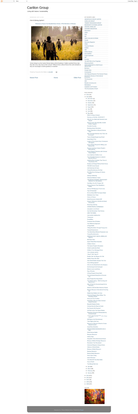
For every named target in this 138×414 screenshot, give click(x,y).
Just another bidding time (93, 215)
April (89, 366)
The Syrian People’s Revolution (95, 245)
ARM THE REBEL (91, 213)
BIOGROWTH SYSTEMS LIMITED (93, 25)
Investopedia (88, 72)
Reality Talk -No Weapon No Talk (95, 256)
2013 (87, 96)
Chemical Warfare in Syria (93, 177)
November (90, 100)
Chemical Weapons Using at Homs (96, 345)
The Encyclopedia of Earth (91, 88)
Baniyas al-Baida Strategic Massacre (96, 340)
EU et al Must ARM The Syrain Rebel (96, 192)
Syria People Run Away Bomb (94, 278)
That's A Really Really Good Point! (95, 137)
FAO (86, 34)
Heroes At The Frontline (93, 298)
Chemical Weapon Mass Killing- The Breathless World (96, 296)
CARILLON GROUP (90, 21)
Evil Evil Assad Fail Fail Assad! (94, 267)
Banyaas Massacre (92, 334)
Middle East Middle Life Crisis (94, 293)
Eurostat (87, 59)
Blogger (82, 410)
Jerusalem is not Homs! (93, 209)
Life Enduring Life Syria (93, 168)
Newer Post (34, 77)
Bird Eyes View (91, 239)
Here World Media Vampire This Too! (96, 260)
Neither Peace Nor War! (93, 258)
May (89, 113)
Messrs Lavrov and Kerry (93, 269)
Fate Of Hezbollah (91, 190)
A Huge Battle (90, 225)
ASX (86, 81)
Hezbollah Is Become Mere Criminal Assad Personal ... (96, 301)
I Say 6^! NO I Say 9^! (92, 254)
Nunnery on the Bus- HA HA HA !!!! (96, 117)
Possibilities (90, 219)
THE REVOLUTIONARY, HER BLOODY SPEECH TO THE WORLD (97, 180)
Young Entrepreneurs (92, 230)
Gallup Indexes (88, 51)
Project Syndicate (89, 55)
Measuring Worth (89, 63)
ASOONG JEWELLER (90, 26)
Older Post (77, 77)
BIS (85, 36)
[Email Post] (56, 72)
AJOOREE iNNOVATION (91, 28)
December (90, 98)
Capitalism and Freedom (91, 86)
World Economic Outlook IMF (94, 199)
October (90, 102)
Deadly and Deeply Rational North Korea (97, 163)
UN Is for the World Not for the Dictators (97, 264)
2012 (87, 375)
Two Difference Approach (93, 223)
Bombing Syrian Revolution (94, 128)
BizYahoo (87, 68)
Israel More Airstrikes (92, 326)
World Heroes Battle (92, 332)
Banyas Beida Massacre (93, 353)
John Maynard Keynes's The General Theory (96, 74)
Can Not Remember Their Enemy (95, 211)
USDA (86, 32)
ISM (86, 49)
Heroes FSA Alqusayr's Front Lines (96, 188)
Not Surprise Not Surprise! (94, 308)
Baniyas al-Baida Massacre (94, 349)
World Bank (87, 30)
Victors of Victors (91, 197)
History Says (90, 336)
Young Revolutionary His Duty (94, 170)
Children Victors (91, 243)
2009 (87, 381)
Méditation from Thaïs (92, 195)
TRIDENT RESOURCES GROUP (93, 23)
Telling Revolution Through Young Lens (97, 227)
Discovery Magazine (90, 42)
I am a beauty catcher (92, 252)
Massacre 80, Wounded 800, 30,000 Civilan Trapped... (96, 123)
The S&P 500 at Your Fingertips (93, 61)
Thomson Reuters (89, 46)
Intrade (86, 40)
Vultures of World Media (93, 347)
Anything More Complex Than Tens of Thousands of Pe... (96, 161)
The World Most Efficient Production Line (97, 232)
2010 (87, 379)
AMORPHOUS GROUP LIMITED (93, 19)
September (91, 105)
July (89, 109)
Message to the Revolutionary (94, 319)
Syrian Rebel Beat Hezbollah (94, 241)
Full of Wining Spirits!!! (93, 262)
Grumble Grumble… (92, 126)
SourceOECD (88, 53)
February (90, 370)
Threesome (90, 217)
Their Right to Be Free (93, 321)
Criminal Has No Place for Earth (95, 306)
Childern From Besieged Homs (95, 250)
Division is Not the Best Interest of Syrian (97, 287)
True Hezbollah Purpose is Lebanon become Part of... (96, 157)
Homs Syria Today (92, 355)
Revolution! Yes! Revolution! (94, 342)
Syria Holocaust (91, 357)
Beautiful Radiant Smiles (93, 304)
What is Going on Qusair (93, 115)
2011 (87, 377)
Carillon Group (37, 8)
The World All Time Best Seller (95, 359)
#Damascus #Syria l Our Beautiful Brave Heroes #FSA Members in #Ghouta (55, 23)
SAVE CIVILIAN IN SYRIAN (91, 38)
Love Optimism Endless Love (94, 155)
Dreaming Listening (92, 204)
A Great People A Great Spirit (94, 273)
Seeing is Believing (92, 175)
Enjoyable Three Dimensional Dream (96, 338)
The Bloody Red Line (92, 364)
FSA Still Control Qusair (93, 165)
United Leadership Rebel (93, 248)
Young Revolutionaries (93, 234)
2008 (87, 384)
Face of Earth (90, 361)
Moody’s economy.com (90, 83)
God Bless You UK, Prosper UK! (95, 183)
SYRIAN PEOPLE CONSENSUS (95, 206)
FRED (86, 44)
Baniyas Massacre (92, 351)
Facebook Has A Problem (93, 221)
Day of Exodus (91, 271)
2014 (87, 94)
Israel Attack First (91, 139)
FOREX (86, 47)
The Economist (88, 79)
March (89, 368)
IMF (86, 57)
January (90, 373)
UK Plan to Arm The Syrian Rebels (96, 310)
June (89, 111)
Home (56, 77)
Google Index (88, 70)
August (89, 107)
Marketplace (88, 84)
